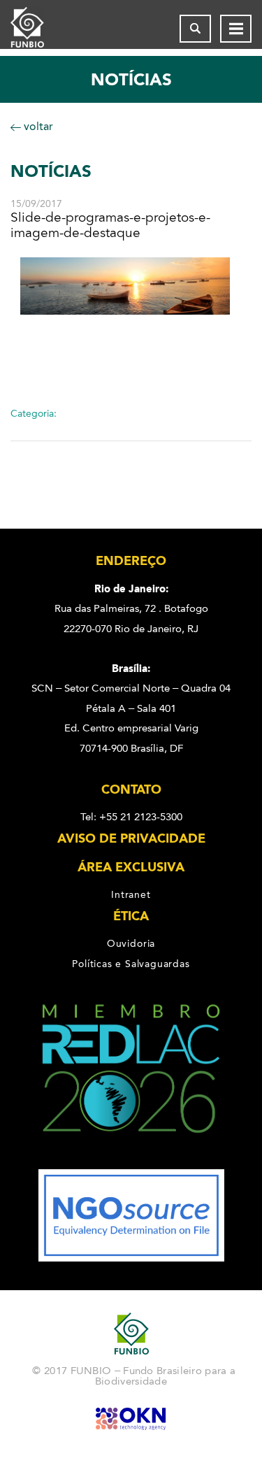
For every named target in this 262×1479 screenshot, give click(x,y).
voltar (37, 126)
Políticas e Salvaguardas (130, 963)
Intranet (130, 894)
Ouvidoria (131, 943)
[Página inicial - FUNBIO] (38, 28)
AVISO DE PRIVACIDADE (131, 838)
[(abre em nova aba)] (131, 1159)
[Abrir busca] (195, 29)
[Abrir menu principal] (236, 29)
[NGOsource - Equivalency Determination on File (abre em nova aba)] (131, 1258)
